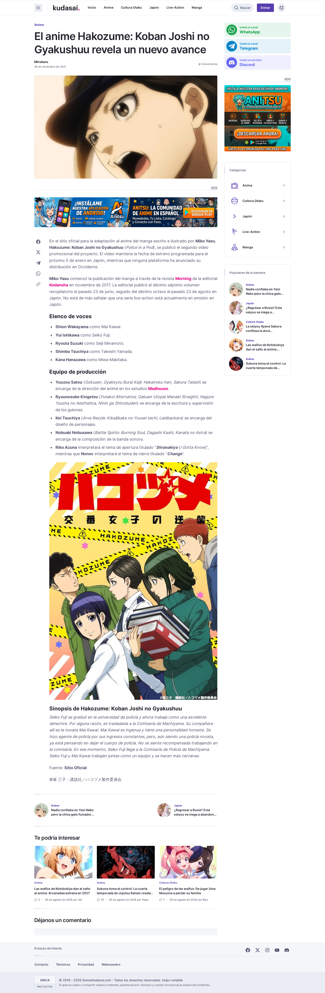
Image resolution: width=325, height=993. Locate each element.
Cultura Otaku (131, 7)
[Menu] (38, 8)
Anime (108, 7)
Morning (183, 278)
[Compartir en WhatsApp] (38, 274)
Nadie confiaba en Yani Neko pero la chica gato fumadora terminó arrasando (72, 814)
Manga (197, 7)
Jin (80, 899)
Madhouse (158, 388)
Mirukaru (41, 62)
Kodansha (58, 285)
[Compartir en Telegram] (38, 263)
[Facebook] (248, 950)
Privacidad (86, 964)
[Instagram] (267, 950)
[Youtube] (277, 950)
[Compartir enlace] (38, 284)
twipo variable (172, 980)
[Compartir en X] (38, 252)
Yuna (145, 899)
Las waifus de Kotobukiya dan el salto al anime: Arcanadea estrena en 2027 (62, 891)
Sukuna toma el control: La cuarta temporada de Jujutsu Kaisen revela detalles (124, 893)
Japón (154, 7)
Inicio (92, 7)
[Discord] (287, 950)
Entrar (265, 8)
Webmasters (110, 964)
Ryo (205, 899)
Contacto (41, 964)
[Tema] (281, 8)
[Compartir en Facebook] (38, 242)
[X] (258, 950)
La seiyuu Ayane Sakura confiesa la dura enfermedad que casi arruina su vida (263, 332)
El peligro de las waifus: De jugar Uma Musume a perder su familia (187, 891)
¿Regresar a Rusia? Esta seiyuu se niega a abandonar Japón (195, 814)
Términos (63, 964)
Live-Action (175, 7)
